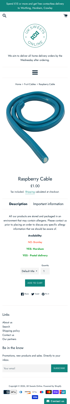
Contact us (8, 335)
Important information (48, 203)
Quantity (45, 265)
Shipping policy (11, 331)
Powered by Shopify (52, 386)
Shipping (30, 192)
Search (6, 327)
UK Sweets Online (34, 386)
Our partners (9, 339)
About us (7, 322)
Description (18, 203)
